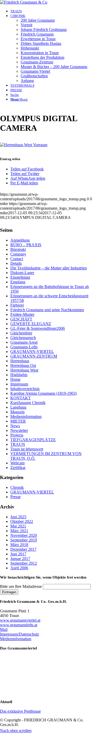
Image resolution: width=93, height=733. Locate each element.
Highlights (18, 375)
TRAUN (17, 444)
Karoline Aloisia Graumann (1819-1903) (43, 393)
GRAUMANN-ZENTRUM (33, 356)
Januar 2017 (20, 558)
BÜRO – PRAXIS (25, 245)
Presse (15, 497)
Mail (3, 629)
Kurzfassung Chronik (27, 402)
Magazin (17, 412)
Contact (16, 259)
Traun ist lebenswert (26, 449)
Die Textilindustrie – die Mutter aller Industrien (48, 268)
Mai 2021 (18, 526)
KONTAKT (20, 398)
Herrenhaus (19, 361)
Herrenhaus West (24, 370)
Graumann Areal (23, 342)
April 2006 (19, 568)
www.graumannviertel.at (20, 620)
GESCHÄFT (21, 319)
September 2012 (23, 563)
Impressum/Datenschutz (19, 634)
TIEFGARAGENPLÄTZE (33, 440)
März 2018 (19, 544)
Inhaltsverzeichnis (25, 388)
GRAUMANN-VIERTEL (32, 351)
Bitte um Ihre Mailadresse (21, 586)
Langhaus (18, 407)
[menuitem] (51, 11)
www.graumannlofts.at (18, 625)
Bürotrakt (18, 249)
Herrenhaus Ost (23, 365)
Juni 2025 (18, 517)
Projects (16, 435)
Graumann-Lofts (23, 347)
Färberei (17, 305)
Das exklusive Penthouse (20, 711)
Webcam (17, 463)
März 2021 (19, 531)
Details (16, 263)
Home (15, 379)
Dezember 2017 (23, 549)
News (15, 426)
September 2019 (23, 540)
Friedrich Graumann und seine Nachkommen (47, 310)
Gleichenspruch (23, 337)
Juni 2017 (18, 554)
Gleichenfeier (21, 333)
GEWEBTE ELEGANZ (30, 324)
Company (18, 254)
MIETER (18, 421)
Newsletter (19, 430)
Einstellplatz (20, 277)
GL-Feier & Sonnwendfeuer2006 (37, 328)
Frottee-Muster (22, 314)
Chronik (17, 487)
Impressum (19, 384)
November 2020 (23, 535)
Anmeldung (20, 240)
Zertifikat (17, 467)
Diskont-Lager (22, 272)
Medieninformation (26, 416)
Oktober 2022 (21, 521)
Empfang (17, 282)
